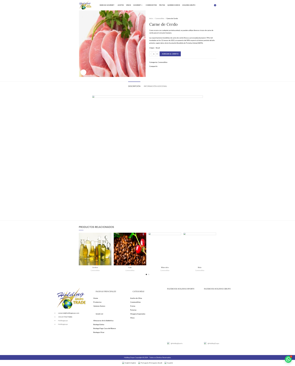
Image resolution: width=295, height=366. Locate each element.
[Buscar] (208, 5)
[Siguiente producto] (215, 18)
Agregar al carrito (170, 54)
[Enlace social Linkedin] (167, 66)
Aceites (95, 267)
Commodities (160, 18)
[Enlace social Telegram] (170, 66)
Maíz (200, 267)
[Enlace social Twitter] (162, 66)
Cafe (130, 267)
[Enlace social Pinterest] (165, 66)
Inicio (151, 18)
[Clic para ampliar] (83, 72)
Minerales (165, 267)
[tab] (134, 85)
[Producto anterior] (210, 18)
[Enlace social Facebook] (159, 66)
